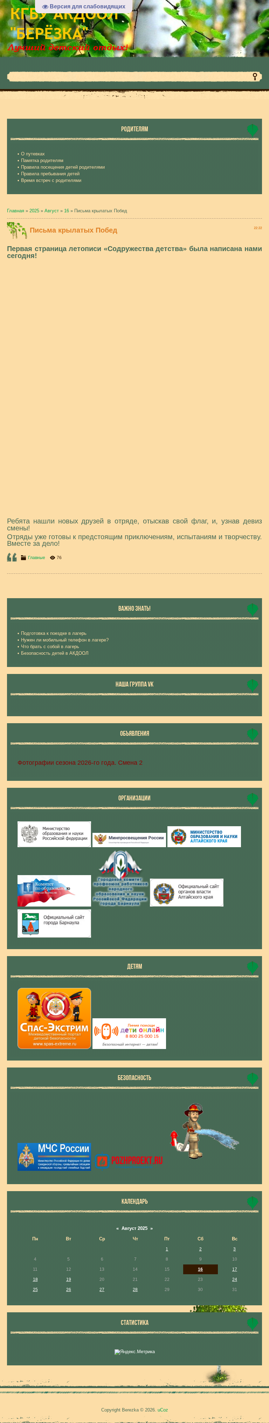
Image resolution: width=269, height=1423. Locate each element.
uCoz (163, 1410)
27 (101, 1289)
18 (35, 1279)
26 (68, 1289)
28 (135, 1289)
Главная (15, 210)
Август (51, 210)
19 (68, 1279)
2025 (34, 210)
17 (234, 1269)
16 (66, 210)
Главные (36, 557)
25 (35, 1289)
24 (234, 1279)
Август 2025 (134, 1228)
